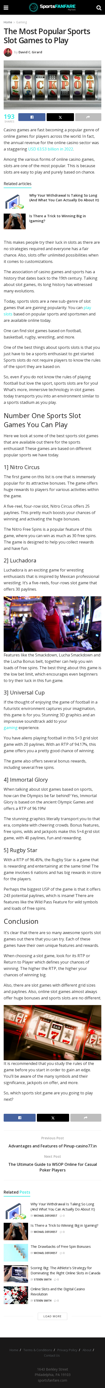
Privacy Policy (67, 1350)
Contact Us (52, 1355)
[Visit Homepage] (52, 7)
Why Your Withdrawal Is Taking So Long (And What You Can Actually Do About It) (64, 198)
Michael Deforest (45, 1215)
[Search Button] (98, 7)
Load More (52, 1316)
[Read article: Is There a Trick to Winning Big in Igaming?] (15, 221)
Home (8, 22)
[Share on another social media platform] (88, 117)
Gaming (21, 22)
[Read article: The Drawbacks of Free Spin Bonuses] (16, 1253)
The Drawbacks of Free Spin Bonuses (61, 1246)
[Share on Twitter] (60, 117)
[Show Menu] (6, 7)
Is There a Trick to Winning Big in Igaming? (64, 1225)
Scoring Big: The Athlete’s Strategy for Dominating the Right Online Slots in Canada (65, 1270)
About (87, 1350)
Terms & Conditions (37, 1350)
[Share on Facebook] (31, 117)
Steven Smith (43, 1279)
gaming (11, 727)
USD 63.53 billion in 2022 (50, 149)
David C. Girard (30, 52)
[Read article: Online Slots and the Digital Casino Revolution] (16, 1295)
